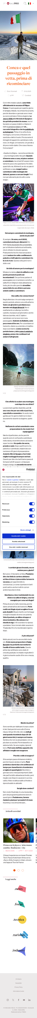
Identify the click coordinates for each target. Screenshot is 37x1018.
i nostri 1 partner (12, 480)
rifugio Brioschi (18, 307)
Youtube (24, 1000)
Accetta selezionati (18, 541)
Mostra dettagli (25, 530)
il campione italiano (14, 127)
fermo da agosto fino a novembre (19, 245)
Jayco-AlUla (8, 119)
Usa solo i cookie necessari (18, 547)
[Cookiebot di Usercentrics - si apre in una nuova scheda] (26, 469)
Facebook (19, 1000)
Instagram (8, 1000)
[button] (30, 364)
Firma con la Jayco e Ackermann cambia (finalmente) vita (17, 846)
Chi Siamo (19, 979)
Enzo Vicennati (12, 91)
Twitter (13, 1000)
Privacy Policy (18, 987)
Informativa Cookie (18, 991)
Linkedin (29, 1000)
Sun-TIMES (22, 1012)
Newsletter (18, 983)
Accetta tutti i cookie (18, 536)
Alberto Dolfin (10, 851)
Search (25, 3)
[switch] (32, 509)
